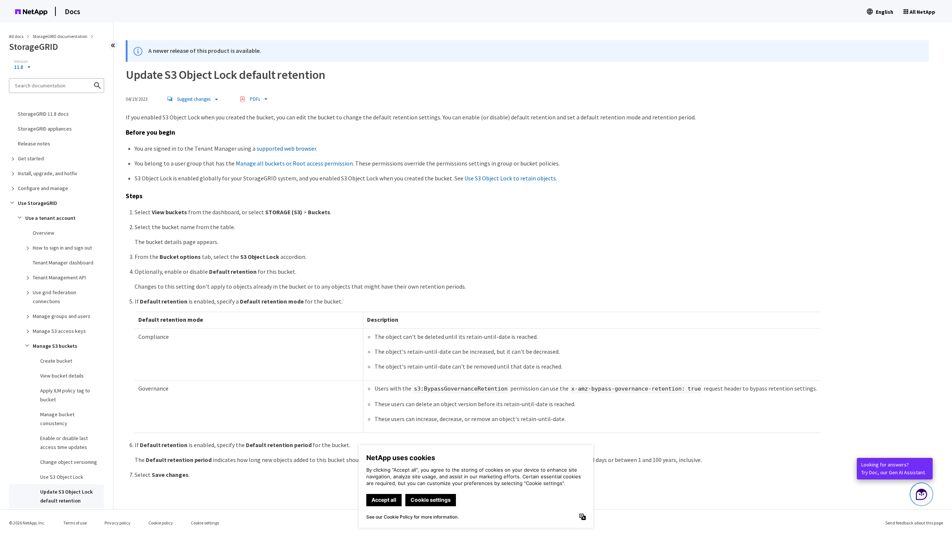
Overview (43, 233)
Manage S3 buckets (55, 346)
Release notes (34, 143)
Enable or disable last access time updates (64, 442)
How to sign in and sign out (62, 247)
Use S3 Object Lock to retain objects (510, 178)
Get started (31, 158)
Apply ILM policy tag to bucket (65, 395)
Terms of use (75, 523)
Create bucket (56, 360)
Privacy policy (117, 523)
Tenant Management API (59, 277)
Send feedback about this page (914, 523)
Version (21, 61)
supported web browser (286, 148)
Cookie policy (160, 523)
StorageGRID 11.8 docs (43, 113)
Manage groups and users (61, 316)
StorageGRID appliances (45, 128)
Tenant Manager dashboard (63, 262)
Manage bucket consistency (57, 419)
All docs (16, 36)
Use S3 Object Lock (61, 477)
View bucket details (62, 375)
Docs (72, 11)
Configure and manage (43, 188)
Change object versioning (68, 462)
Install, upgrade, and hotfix (47, 173)
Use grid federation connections (54, 297)
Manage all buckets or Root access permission (294, 163)
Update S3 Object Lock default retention (66, 496)
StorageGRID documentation (60, 36)
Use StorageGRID (37, 203)
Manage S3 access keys (59, 331)
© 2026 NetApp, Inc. (27, 523)
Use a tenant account (50, 218)
